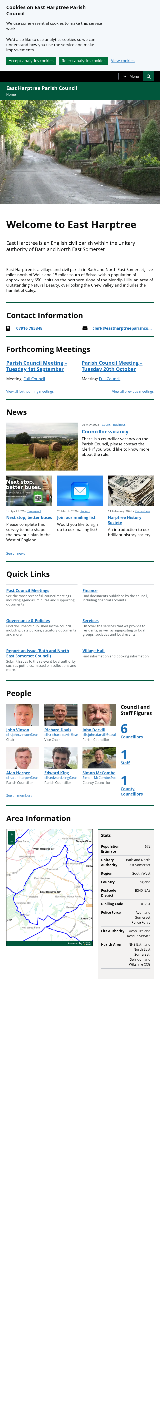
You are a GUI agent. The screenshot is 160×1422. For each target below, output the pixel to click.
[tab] (131, 76)
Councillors (132, 737)
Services (90, 620)
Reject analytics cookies (83, 60)
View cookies (123, 61)
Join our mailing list (76, 517)
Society (85, 511)
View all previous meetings (133, 391)
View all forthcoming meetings (30, 391)
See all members (19, 795)
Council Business (114, 425)
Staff (125, 763)
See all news (15, 553)
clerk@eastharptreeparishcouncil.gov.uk (122, 328)
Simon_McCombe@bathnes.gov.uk (109, 777)
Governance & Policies (28, 620)
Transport (34, 511)
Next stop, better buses (29, 517)
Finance (90, 590)
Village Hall (93, 650)
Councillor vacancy (105, 431)
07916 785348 (29, 328)
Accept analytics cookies (31, 60)
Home (11, 94)
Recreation (142, 511)
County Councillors (132, 791)
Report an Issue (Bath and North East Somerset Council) (37, 653)
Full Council (34, 378)
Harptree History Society (124, 520)
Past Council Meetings (27, 590)
